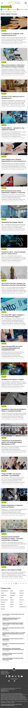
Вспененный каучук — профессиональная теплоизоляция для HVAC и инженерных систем (13, 649)
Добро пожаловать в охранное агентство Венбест (12, 506)
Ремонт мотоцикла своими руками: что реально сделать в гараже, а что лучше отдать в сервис (12, 623)
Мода (20, 602)
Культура (21, 599)
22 (6, 583)
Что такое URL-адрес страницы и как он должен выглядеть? (12, 315)
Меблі (11, 597)
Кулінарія (3, 604)
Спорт (20, 597)
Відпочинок (12, 595)
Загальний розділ (4, 590)
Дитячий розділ (22, 606)
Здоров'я (21, 590)
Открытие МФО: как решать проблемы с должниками (11, 474)
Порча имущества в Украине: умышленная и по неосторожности (13, 160)
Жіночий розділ (4, 599)
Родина (21, 604)
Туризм (2, 592)
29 (23, 583)
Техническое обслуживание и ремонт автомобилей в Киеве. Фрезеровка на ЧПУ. (11, 442)
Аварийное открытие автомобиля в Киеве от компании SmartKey (13, 410)
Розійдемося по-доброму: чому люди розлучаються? (12, 34)
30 (25, 583)
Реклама (2, 608)
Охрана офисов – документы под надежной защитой (12, 129)
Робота (11, 606)
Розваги (21, 595)
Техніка (11, 590)
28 (20, 583)
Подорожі (3, 606)
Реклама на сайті (4, 671)
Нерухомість (13, 592)
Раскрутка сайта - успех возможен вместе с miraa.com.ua (13, 253)
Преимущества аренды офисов (12, 222)
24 (11, 583)
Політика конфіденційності (6, 704)
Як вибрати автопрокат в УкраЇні (12, 379)
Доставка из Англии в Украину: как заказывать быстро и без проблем (13, 284)
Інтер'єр (12, 602)
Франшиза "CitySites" (5, 672)
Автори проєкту (14, 678)
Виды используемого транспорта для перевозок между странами (13, 66)
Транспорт (21, 592)
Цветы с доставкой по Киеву (11, 570)
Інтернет (12, 599)
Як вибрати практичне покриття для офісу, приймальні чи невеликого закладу (11, 619)
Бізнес (2, 597)
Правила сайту (15, 704)
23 (8, 583)
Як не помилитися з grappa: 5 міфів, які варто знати (13, 614)
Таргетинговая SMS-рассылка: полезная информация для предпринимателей (12, 348)
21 (4, 583)
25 (13, 583)
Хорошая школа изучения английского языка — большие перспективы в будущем (12, 538)
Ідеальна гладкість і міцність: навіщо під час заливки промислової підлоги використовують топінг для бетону (13, 633)
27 (18, 583)
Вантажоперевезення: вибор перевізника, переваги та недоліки (13, 191)
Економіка (3, 602)
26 (16, 583)
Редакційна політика (10, 705)
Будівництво (3, 595)
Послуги (12, 604)
